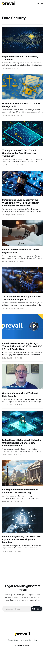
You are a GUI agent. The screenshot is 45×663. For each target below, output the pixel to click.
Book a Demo (13, 640)
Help (35, 640)
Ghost (27, 645)
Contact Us (26, 640)
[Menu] (42, 3)
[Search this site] (38, 3)
